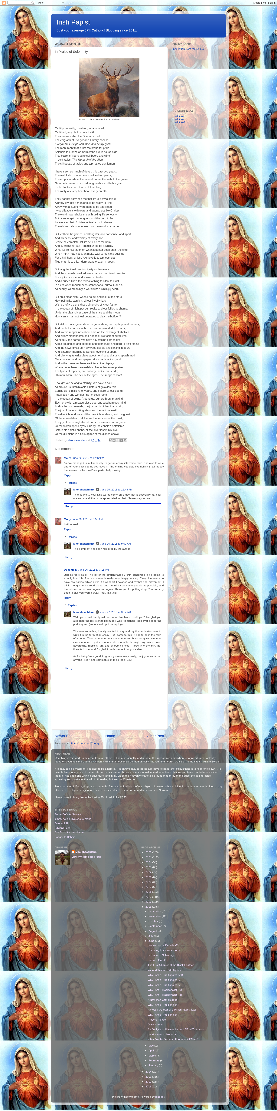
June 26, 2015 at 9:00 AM (115, 543)
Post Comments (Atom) (85, 743)
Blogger (159, 1096)
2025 (148, 857)
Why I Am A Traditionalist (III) (165, 994)
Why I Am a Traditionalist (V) (164, 985)
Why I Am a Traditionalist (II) (164, 1004)
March (152, 1055)
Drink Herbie (155, 1024)
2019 (148, 887)
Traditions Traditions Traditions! (178, 119)
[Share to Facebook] (121, 440)
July (151, 936)
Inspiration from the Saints (188, 49)
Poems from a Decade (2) (163, 945)
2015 (148, 906)
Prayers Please (157, 1019)
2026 (148, 852)
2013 (148, 1076)
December (155, 911)
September (155, 926)
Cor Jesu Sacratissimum (69, 832)
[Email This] (110, 440)
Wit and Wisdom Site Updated (165, 970)
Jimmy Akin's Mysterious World (73, 819)
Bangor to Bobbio (65, 837)
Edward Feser (63, 828)
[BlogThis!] (114, 440)
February (154, 1060)
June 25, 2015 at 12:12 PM (88, 458)
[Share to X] (118, 440)
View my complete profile (86, 856)
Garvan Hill (61, 823)
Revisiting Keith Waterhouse (164, 950)
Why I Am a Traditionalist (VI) (165, 979)
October (153, 921)
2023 (148, 867)
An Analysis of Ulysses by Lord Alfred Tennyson (176, 1029)
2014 (148, 1071)
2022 (148, 872)
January (153, 1065)
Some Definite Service (68, 814)
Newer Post (64, 736)
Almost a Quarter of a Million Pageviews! (172, 1009)
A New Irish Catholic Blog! (163, 999)
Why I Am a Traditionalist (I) (164, 1014)
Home (110, 736)
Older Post (155, 736)
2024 (148, 862)
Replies (72, 482)
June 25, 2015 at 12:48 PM (116, 489)
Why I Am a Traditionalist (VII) (165, 975)
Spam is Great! (157, 960)
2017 (148, 897)
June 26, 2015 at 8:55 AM (87, 519)
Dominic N (70, 569)
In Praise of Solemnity (161, 955)
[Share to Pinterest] (125, 440)
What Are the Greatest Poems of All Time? (173, 1039)
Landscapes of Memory (162, 1034)
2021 (148, 877)
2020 (148, 882)
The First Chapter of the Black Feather (171, 965)
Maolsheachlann (84, 489)
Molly (67, 458)
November (155, 916)
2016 (148, 901)
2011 (148, 1086)
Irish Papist (73, 22)
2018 (148, 891)
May (151, 1045)
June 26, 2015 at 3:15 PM (93, 569)
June (151, 940)
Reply (67, 475)
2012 (148, 1081)
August (153, 931)
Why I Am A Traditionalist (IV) (165, 989)
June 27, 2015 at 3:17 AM (115, 612)
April (151, 1050)
